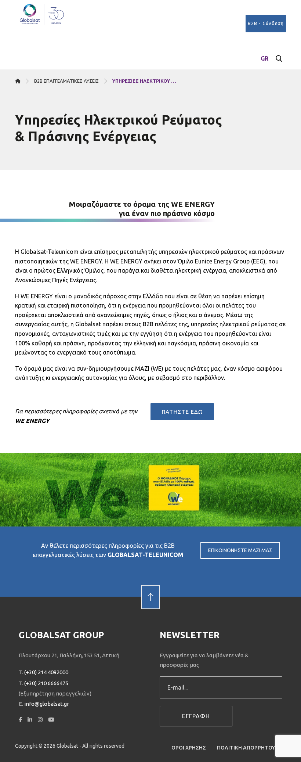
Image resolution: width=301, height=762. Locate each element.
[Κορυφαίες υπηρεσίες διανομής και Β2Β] (42, 14)
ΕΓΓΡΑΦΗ (196, 716)
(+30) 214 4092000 (46, 672)
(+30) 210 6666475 (46, 683)
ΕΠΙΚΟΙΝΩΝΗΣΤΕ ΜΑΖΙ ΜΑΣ (240, 550)
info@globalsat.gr (46, 704)
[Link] (150, 584)
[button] (279, 59)
